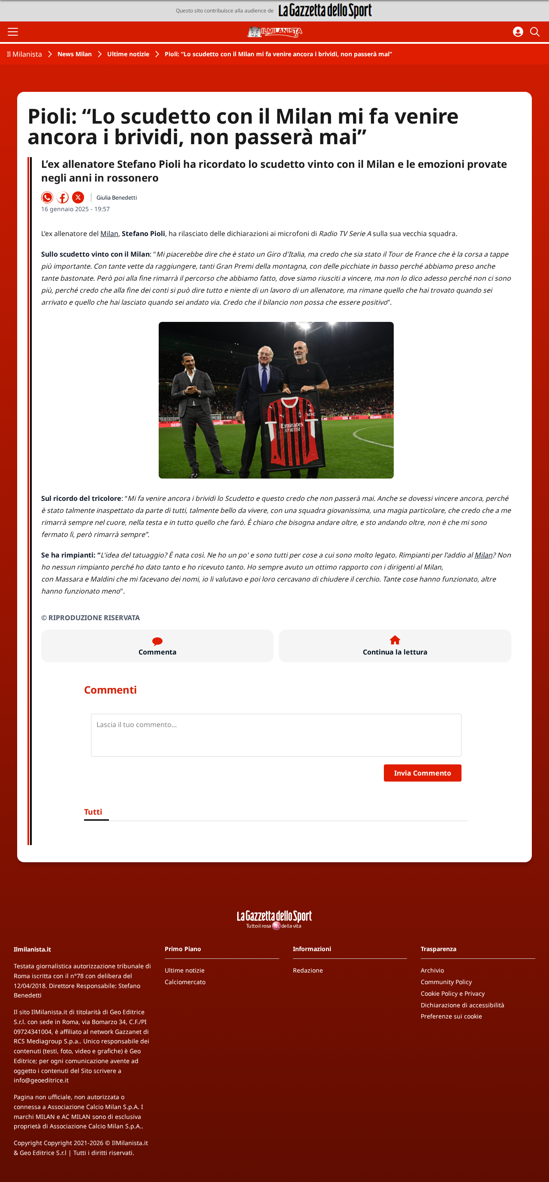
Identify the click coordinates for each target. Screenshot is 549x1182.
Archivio (432, 970)
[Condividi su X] (78, 197)
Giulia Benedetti (117, 197)
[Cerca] (536, 32)
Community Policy (446, 982)
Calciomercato (185, 982)
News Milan (74, 54)
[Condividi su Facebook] (63, 197)
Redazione (308, 970)
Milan (109, 233)
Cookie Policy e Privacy (453, 993)
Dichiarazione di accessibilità (462, 1005)
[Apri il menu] (13, 32)
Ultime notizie (128, 54)
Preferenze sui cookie (451, 1016)
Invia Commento (422, 773)
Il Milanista (24, 54)
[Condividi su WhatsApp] (47, 197)
